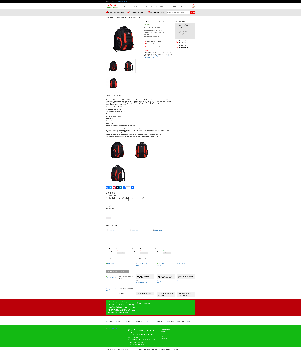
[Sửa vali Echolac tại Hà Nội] (111, 281)
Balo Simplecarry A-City (136, 249)
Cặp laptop (159, 7)
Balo (151, 7)
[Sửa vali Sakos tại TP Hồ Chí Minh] (120, 268)
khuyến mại (136, 7)
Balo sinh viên (153, 54)
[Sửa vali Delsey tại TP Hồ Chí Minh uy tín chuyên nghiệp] (166, 268)
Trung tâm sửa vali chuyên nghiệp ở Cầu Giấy (184, 294)
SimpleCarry (164, 338)
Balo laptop (147, 54)
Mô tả (109, 95)
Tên (107, 200)
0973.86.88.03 (183, 47)
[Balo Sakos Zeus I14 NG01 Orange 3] (113, 82)
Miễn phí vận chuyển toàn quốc (116, 12)
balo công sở (162, 56)
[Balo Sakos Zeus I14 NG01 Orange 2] (124, 39)
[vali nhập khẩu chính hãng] (116, 327)
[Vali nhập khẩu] (112, 5)
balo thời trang (153, 57)
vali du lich (114, 309)
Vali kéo (145, 7)
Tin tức (108, 258)
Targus (162, 336)
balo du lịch (168, 56)
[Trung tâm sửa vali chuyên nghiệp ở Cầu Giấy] (186, 286)
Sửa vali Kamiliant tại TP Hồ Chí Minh (186, 276)
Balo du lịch (169, 52)
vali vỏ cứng (121, 309)
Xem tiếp (121, 252)
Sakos (162, 333)
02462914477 (183, 43)
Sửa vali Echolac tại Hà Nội (126, 276)
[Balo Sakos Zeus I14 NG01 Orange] (128, 66)
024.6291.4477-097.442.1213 (120, 1)
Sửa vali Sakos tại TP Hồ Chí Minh (117, 271)
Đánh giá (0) (117, 95)
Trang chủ (127, 7)
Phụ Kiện (183, 7)
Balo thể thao (161, 54)
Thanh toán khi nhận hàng (136, 12)
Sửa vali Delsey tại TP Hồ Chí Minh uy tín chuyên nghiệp (165, 276)
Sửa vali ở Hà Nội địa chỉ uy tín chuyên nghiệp (126, 289)
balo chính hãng (154, 56)
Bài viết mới (141, 258)
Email (107, 203)
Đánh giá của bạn (110, 206)
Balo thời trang (168, 54)
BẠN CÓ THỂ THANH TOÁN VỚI (113, 317)
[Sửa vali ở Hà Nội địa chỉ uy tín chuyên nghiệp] (111, 293)
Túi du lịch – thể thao (172, 7)
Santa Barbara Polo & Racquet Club (166, 330)
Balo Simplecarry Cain (112, 249)
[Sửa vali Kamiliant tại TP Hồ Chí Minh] (186, 268)
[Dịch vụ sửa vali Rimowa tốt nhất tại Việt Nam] (145, 268)
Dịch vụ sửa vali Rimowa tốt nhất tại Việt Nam (145, 276)
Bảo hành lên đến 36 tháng (157, 12)
